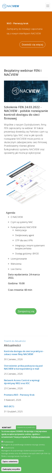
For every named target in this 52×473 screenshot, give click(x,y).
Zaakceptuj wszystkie (11, 469)
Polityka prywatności (40, 437)
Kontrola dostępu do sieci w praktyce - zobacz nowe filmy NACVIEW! (24, 353)
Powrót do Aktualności (15, 341)
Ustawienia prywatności (26, 427)
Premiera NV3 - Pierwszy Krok (19, 394)
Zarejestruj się (26, 311)
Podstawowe (8, 442)
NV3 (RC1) (9, 406)
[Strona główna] (10, 4)
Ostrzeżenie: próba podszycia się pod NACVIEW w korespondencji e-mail (23, 367)
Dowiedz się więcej (32, 44)
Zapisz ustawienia (10, 461)
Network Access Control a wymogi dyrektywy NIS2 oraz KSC (21, 382)
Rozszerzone (8, 447)
